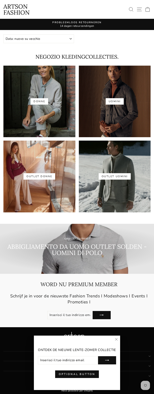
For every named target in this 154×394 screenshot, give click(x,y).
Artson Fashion (16, 9)
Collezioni (80, 238)
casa (67, 238)
